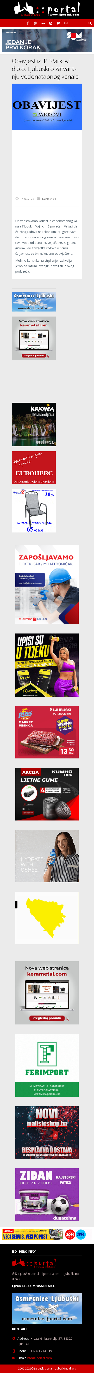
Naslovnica (49, 198)
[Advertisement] (47, 160)
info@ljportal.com (39, 1358)
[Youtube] (66, 23)
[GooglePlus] (35, 23)
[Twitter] (58, 23)
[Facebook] (28, 23)
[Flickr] (43, 23)
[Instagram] (51, 23)
